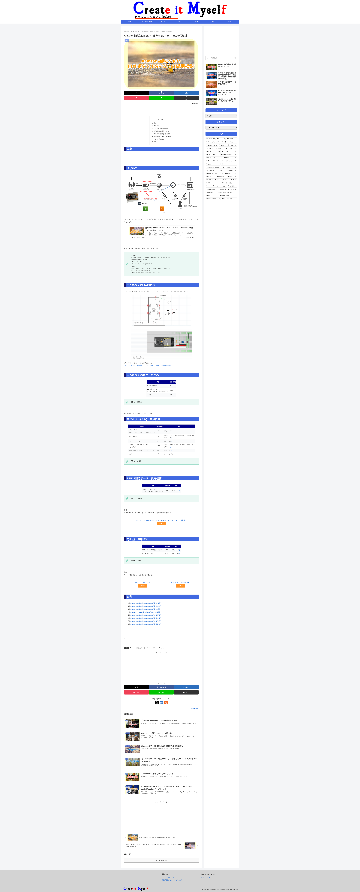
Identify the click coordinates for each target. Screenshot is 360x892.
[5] (171, 450)
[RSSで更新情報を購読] (166, 702)
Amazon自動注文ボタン (138, 648)
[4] (170, 447)
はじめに (156, 125)
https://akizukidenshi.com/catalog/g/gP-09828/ (145, 603)
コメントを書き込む (161, 860)
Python (156, 648)
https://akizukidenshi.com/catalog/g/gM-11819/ (145, 618)
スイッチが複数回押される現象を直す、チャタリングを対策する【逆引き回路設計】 (148, 365)
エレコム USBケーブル (142, 582)
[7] (179, 550)
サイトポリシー (206, 877)
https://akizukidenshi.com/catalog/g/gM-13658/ (145, 624)
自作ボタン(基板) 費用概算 (162, 134)
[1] (171, 431)
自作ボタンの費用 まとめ (162, 131)
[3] (171, 441)
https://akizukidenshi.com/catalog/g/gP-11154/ (145, 609)
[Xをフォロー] (157, 702)
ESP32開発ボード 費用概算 (162, 136)
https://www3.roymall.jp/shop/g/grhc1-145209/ (145, 612)
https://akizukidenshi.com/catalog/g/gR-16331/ (145, 606)
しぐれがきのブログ (168, 877)
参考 (155, 142)
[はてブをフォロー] (161, 702)
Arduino (149, 648)
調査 (127, 648)
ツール (162, 648)
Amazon (161, 523)
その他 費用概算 (159, 139)
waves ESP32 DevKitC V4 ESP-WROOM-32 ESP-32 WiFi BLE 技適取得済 (161, 520)
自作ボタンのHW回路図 (161, 128)
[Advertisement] (161, 110)
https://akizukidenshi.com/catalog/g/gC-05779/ (145, 615)
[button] (186, 98)
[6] (179, 490)
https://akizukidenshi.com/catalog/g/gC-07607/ (145, 621)
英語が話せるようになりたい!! (172, 880)
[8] (179, 553)
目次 (158, 119)
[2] (171, 437)
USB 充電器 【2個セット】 (180, 582)
